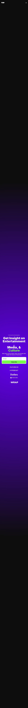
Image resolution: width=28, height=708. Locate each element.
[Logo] (2, 2)
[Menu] (26, 2)
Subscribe (14, 362)
